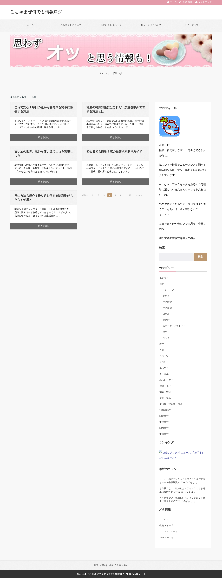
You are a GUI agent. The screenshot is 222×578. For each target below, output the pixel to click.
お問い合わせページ (111, 25)
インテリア (168, 290)
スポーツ (164, 356)
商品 (161, 284)
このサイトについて (70, 25)
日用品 (166, 314)
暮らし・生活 (166, 380)
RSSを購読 (187, 2)
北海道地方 (165, 410)
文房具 (166, 296)
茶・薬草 (164, 374)
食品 (165, 332)
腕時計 (166, 320)
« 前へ (85, 195)
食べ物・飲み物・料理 (170, 404)
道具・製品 (165, 398)
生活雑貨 (167, 302)
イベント (164, 362)
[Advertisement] (111, 82)
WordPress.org (166, 537)
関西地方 (164, 428)
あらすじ (164, 368)
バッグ (166, 338)
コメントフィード (168, 531)
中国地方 (164, 434)
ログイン (164, 519)
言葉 (161, 350)
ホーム (173, 2)
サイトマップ (204, 2)
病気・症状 (165, 392)
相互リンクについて (151, 25)
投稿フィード (166, 525)
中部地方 (164, 422)
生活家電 (167, 308)
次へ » (139, 195)
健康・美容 (165, 386)
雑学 (161, 344)
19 (130, 195)
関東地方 (164, 416)
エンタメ (164, 278)
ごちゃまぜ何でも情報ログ (36, 11)
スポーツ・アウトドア (174, 326)
